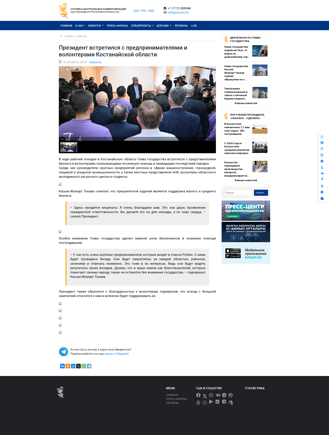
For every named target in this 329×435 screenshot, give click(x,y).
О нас (79, 25)
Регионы (181, 25)
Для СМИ (163, 25)
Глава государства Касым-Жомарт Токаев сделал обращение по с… (236, 73)
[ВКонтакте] (62, 366)
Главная (66, 25)
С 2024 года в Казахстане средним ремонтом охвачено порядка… (237, 148)
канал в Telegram (116, 353)
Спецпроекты (141, 25)
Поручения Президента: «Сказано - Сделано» (247, 116)
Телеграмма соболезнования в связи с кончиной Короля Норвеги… (236, 93)
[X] (78, 366)
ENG (151, 11)
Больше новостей (246, 103)
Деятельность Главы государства (245, 39)
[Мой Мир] (73, 366)
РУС (144, 11)
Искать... (261, 192)
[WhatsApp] (83, 366)
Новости (94, 25)
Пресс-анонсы (117, 25)
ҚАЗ (136, 11)
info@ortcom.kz (178, 12)
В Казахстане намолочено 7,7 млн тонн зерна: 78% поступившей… (237, 128)
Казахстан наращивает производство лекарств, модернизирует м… (236, 169)
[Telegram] (89, 366)
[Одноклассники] (67, 366)
